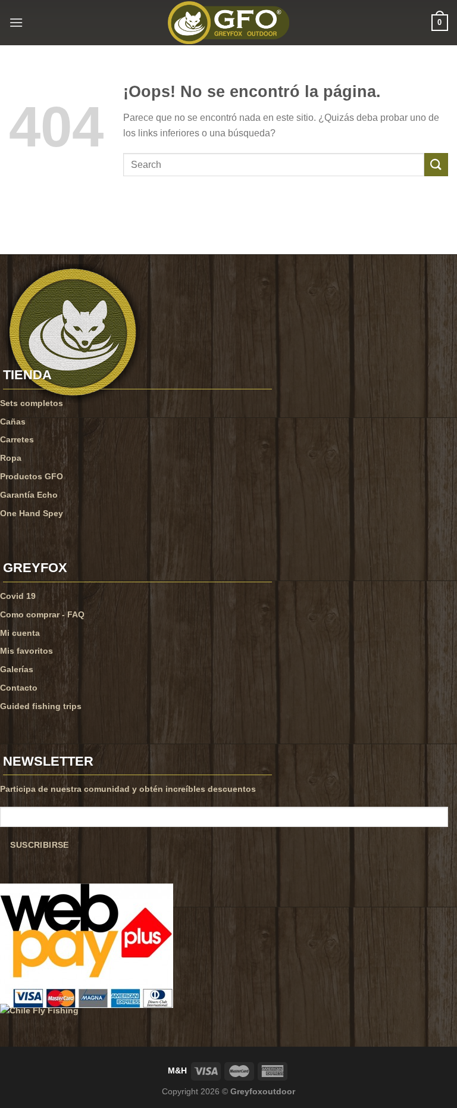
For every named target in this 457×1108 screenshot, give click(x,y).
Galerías (16, 669)
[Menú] (16, 22)
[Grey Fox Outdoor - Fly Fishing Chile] (228, 22)
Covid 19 (18, 596)
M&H (177, 1070)
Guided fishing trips (41, 706)
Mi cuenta (20, 633)
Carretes (17, 439)
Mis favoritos (26, 651)
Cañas (13, 421)
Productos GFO (31, 476)
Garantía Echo (29, 495)
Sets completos (31, 403)
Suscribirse (39, 845)
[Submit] (436, 164)
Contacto (18, 687)
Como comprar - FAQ (42, 614)
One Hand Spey (31, 513)
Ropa (10, 458)
